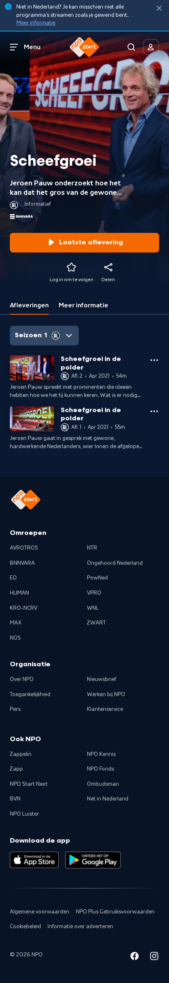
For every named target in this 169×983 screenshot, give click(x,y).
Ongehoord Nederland (115, 563)
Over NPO (22, 679)
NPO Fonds (100, 769)
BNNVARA (22, 563)
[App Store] (34, 860)
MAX (15, 623)
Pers (15, 709)
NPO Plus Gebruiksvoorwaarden (115, 912)
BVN (15, 799)
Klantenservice (105, 709)
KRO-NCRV (23, 608)
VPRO (94, 593)
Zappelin (21, 754)
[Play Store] (93, 860)
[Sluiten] (159, 8)
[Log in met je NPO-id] (151, 47)
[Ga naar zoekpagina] (131, 47)
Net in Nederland (107, 799)
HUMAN (19, 593)
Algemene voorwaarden (39, 912)
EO (13, 578)
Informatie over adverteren (80, 926)
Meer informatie (35, 23)
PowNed (97, 578)
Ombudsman (103, 784)
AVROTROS (24, 548)
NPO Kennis (101, 754)
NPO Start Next (29, 784)
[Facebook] (134, 957)
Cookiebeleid (25, 926)
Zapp (16, 769)
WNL (93, 608)
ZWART (96, 623)
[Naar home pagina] (84, 47)
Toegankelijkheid (30, 694)
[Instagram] (154, 957)
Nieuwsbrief (101, 679)
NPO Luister (24, 814)
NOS (15, 638)
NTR (92, 548)
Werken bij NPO (106, 694)
